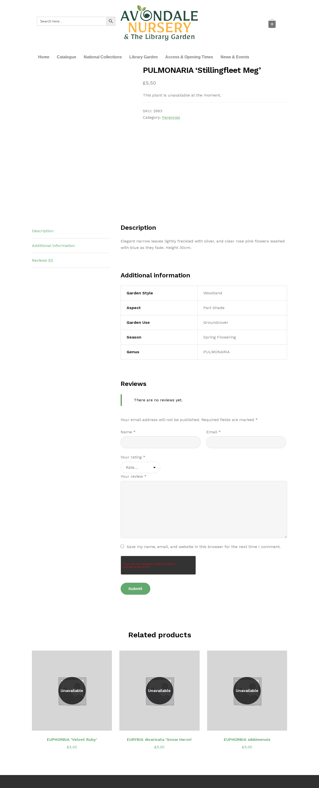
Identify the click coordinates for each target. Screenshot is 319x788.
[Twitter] (232, 18)
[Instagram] (225, 30)
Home (43, 57)
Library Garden (143, 57)
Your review (134, 476)
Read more (74, 723)
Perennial (171, 117)
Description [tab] (43, 230)
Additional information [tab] (53, 245)
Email (213, 432)
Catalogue (66, 57)
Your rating (133, 457)
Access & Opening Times (189, 57)
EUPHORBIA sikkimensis (247, 739)
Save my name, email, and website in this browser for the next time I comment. (204, 546)
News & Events (235, 57)
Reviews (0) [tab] (42, 260)
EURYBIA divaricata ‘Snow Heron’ (159, 739)
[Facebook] (218, 18)
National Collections (103, 57)
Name (128, 432)
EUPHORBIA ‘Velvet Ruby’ (72, 739)
